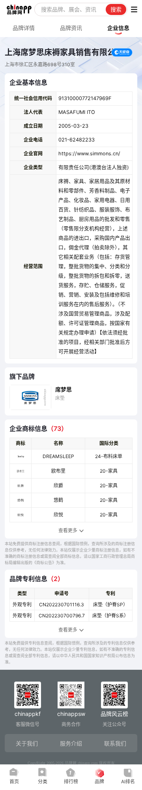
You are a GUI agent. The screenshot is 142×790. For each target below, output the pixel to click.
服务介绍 (71, 743)
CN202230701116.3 (61, 604)
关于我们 (27, 743)
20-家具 (109, 471)
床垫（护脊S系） (110, 616)
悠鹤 (58, 500)
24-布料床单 (108, 456)
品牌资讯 (71, 27)
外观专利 (22, 604)
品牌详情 (24, 27)
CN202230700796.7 (62, 616)
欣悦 (58, 515)
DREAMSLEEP (58, 456)
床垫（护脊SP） (110, 604)
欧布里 (58, 471)
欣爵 (58, 485)
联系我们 (115, 743)
